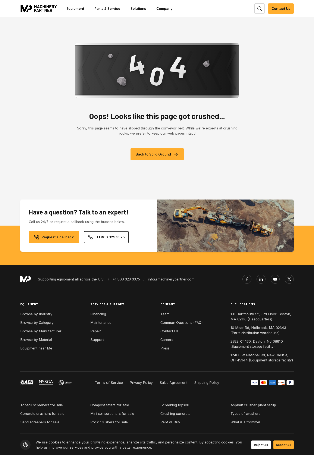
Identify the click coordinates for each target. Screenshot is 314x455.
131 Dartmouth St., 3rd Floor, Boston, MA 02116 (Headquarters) (260, 316)
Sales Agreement (173, 382)
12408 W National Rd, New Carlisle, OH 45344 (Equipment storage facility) (261, 357)
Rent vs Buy (170, 422)
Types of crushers (245, 413)
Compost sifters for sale (109, 405)
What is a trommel (245, 422)
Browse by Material (36, 340)
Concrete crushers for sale (42, 413)
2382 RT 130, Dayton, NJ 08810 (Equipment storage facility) (256, 344)
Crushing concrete (175, 413)
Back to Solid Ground (153, 154)
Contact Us (280, 8)
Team (164, 314)
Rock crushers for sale (109, 422)
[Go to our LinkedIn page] (261, 279)
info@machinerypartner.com (171, 279)
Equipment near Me (36, 348)
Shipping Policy (206, 382)
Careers (166, 340)
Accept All (283, 445)
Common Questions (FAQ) (181, 322)
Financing (98, 314)
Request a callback (58, 237)
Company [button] (164, 8)
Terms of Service (109, 382)
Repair (95, 331)
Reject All (261, 445)
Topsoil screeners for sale (41, 405)
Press (165, 348)
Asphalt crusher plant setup (253, 405)
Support (97, 340)
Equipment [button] (75, 8)
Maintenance (100, 322)
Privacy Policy (141, 382)
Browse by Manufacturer (41, 331)
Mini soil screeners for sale (112, 413)
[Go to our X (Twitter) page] (289, 279)
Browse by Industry (36, 314)
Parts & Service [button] (107, 8)
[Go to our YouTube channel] (275, 279)
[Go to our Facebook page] (246, 279)
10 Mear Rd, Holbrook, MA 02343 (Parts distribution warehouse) (258, 330)
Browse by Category (37, 322)
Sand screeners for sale (39, 422)
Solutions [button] (138, 8)
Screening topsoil (174, 405)
